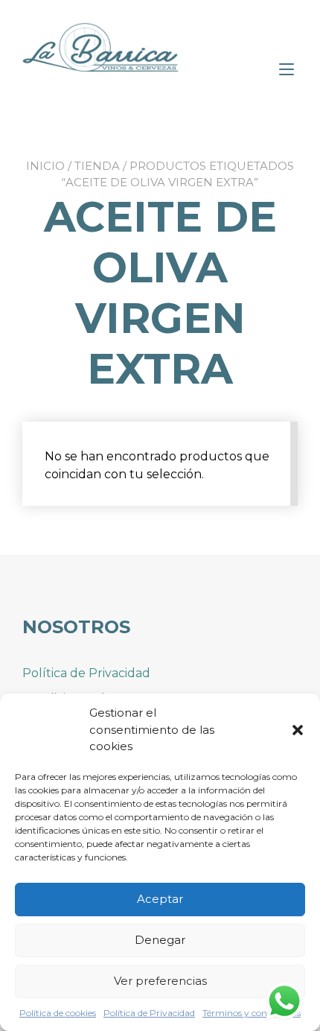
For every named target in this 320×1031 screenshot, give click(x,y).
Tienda (97, 166)
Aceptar (160, 899)
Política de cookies (57, 1012)
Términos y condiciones (251, 1012)
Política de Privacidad (149, 1012)
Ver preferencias (160, 981)
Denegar (160, 940)
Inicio (45, 166)
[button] (297, 730)
